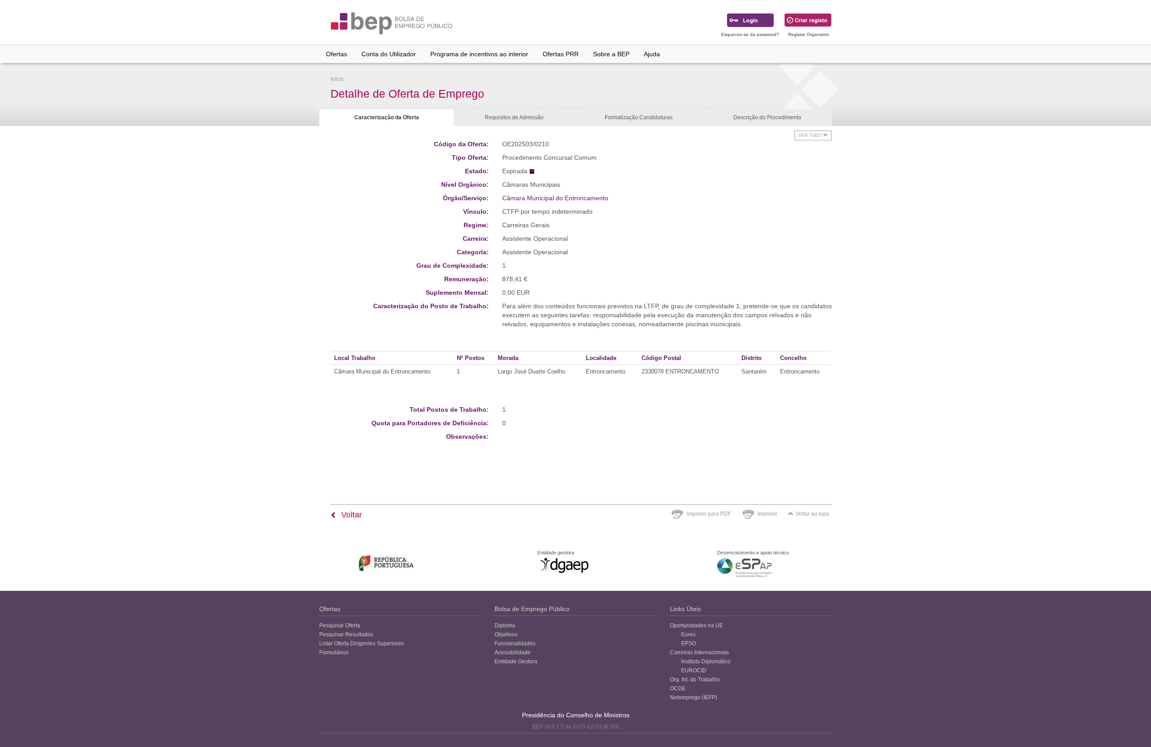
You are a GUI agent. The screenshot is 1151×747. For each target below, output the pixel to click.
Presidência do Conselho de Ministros (575, 715)
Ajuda (652, 54)
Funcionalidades (515, 643)
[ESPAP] (744, 567)
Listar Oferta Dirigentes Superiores (361, 643)
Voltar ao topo (813, 514)
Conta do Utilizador (388, 54)
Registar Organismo (808, 34)
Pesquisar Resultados (346, 634)
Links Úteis (685, 608)
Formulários (333, 652)
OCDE (678, 688)
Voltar (350, 514)
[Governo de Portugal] (386, 563)
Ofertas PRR (561, 54)
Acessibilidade (513, 652)
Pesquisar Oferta (339, 625)
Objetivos (506, 634)
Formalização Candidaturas (639, 117)
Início (337, 79)
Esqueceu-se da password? (750, 34)
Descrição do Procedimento (767, 117)
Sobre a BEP (611, 54)
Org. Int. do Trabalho (695, 679)
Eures (688, 634)
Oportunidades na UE (696, 625)
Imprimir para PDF (709, 514)
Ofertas (336, 54)
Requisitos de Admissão (514, 117)
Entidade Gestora (516, 661)
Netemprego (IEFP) (693, 697)
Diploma (505, 625)
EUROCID (693, 670)
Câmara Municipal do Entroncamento (555, 198)
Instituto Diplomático (706, 661)
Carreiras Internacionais (699, 652)
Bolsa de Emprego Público (532, 608)
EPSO (688, 643)
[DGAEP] (564, 565)
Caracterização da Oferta (386, 117)
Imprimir (767, 514)
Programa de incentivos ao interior (479, 54)
